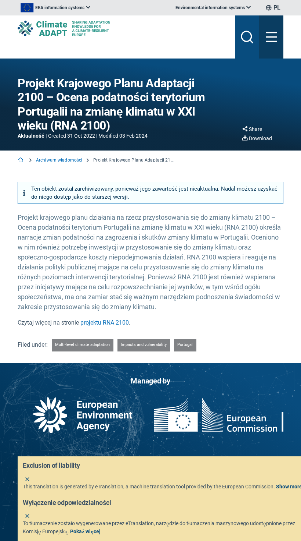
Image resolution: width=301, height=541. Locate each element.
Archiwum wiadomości (59, 160)
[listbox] (55, 7)
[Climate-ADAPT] (123, 28)
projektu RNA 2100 (104, 322)
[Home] (21, 161)
